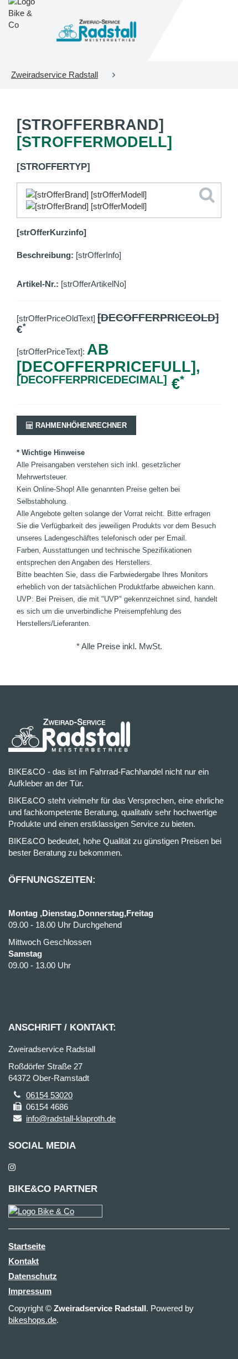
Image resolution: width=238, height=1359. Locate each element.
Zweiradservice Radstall (54, 74)
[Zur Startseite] (96, 30)
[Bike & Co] (55, 1211)
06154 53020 (49, 1095)
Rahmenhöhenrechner (80, 425)
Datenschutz (32, 1276)
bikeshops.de (32, 1320)
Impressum (29, 1291)
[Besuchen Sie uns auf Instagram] (11, 1167)
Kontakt (23, 1261)
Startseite (26, 1246)
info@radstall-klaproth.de (71, 1118)
